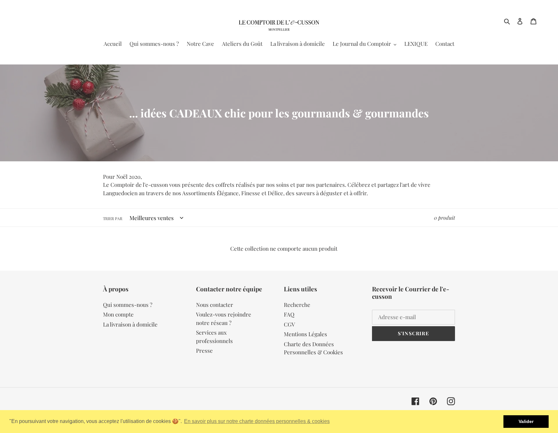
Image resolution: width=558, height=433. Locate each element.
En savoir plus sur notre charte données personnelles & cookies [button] (257, 421)
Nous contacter (214, 304)
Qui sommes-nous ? (127, 304)
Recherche (297, 304)
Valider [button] (526, 421)
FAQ (289, 314)
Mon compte (118, 314)
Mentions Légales (305, 333)
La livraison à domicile (130, 324)
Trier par (112, 218)
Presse (204, 350)
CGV (289, 324)
